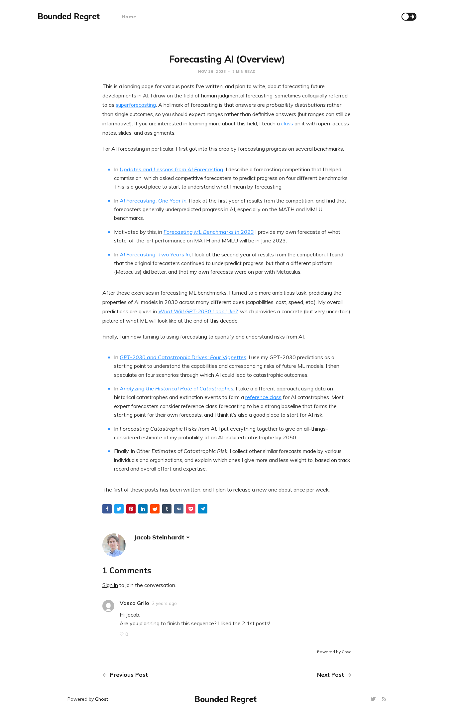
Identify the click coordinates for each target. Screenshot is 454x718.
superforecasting (136, 104)
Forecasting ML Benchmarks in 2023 (209, 231)
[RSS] (384, 699)
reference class (263, 397)
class (287, 123)
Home (129, 17)
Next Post (331, 674)
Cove (347, 651)
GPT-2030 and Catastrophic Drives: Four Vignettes (183, 357)
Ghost (101, 699)
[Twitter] (374, 699)
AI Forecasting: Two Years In (155, 254)
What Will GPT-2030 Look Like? (198, 311)
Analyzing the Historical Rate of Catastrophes (176, 388)
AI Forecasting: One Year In (153, 200)
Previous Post (128, 674)
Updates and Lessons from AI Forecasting (171, 169)
